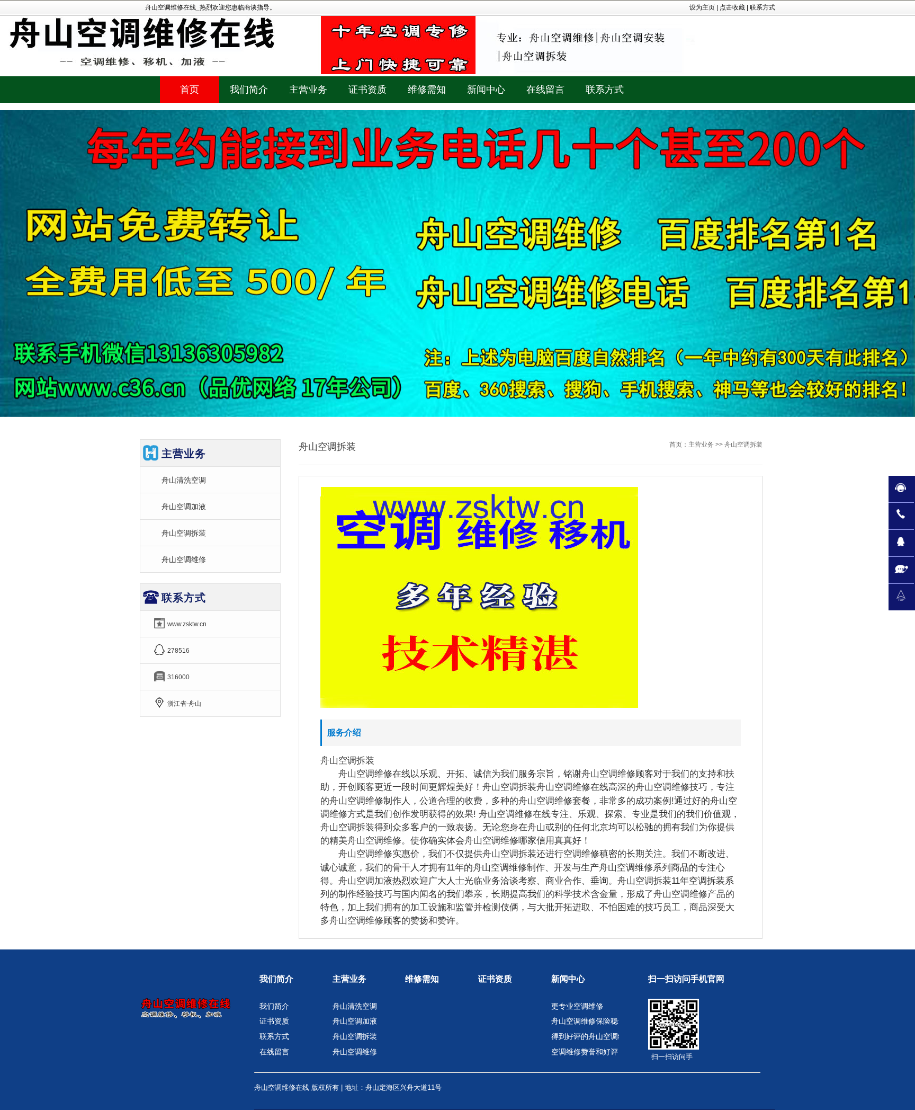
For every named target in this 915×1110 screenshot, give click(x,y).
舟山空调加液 (184, 506)
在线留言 (274, 1051)
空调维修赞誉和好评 (584, 1051)
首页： (678, 444)
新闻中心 (568, 978)
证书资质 (274, 1021)
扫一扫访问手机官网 (686, 978)
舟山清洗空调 (184, 480)
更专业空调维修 (577, 1006)
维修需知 (422, 978)
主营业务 (701, 444)
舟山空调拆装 (184, 533)
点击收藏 (732, 7)
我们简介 (276, 978)
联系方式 (762, 7)
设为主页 (702, 7)
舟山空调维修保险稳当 (588, 1021)
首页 (189, 89)
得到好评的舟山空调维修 (592, 1036)
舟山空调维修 (184, 559)
